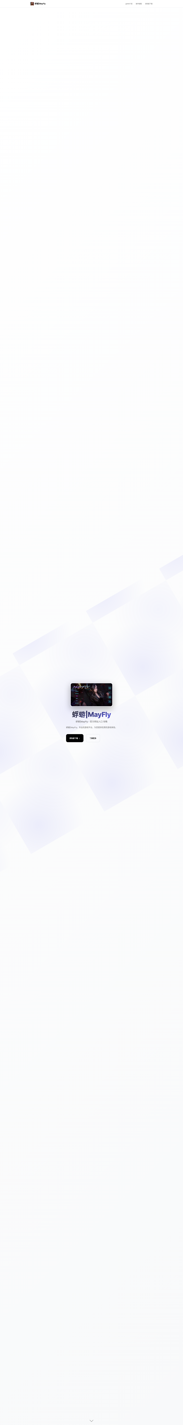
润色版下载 (148, 4)
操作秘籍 (139, 4)
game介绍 (128, 4)
